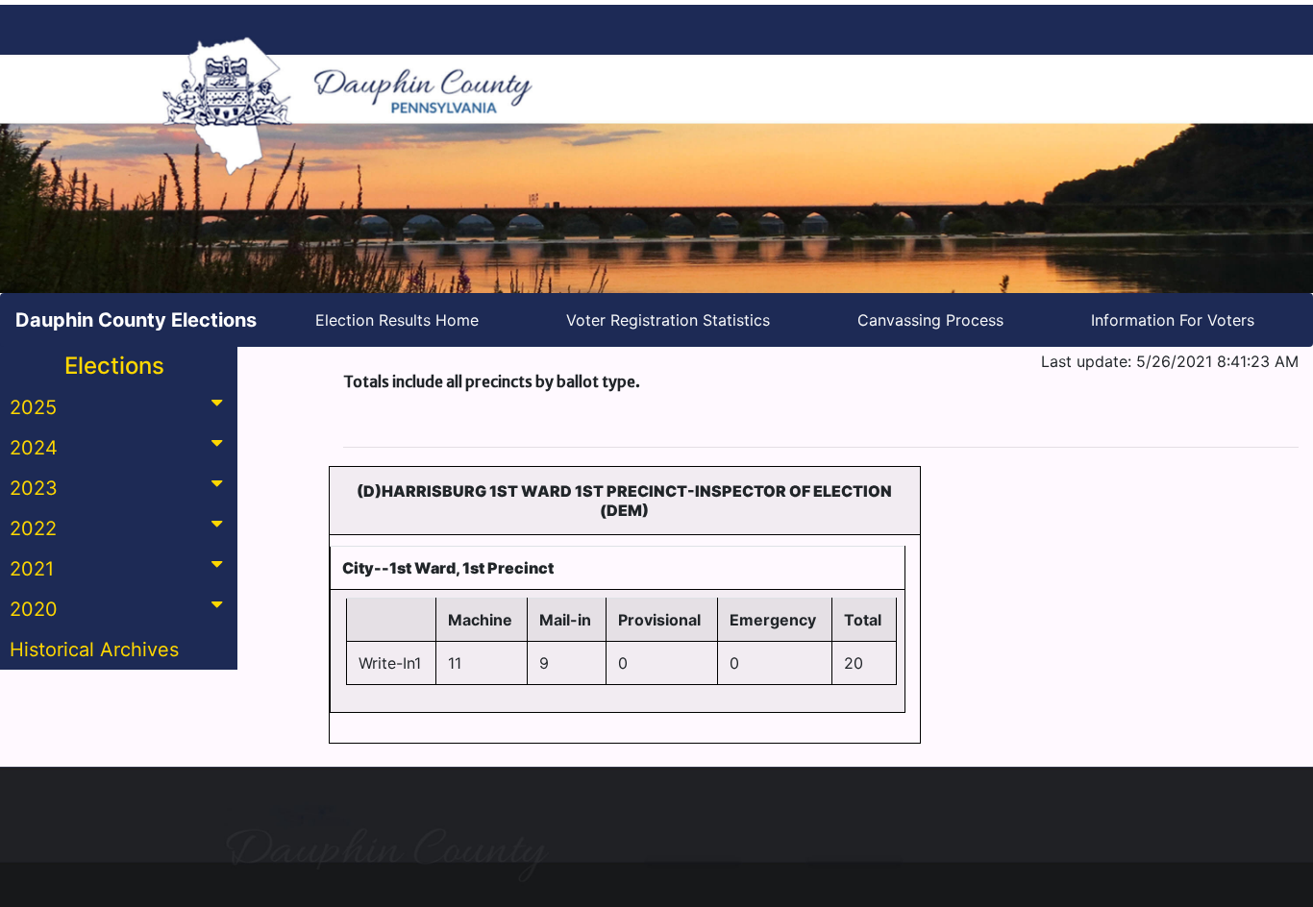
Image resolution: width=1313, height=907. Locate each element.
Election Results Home (397, 320)
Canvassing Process (930, 320)
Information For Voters (1172, 320)
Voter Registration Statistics (668, 320)
